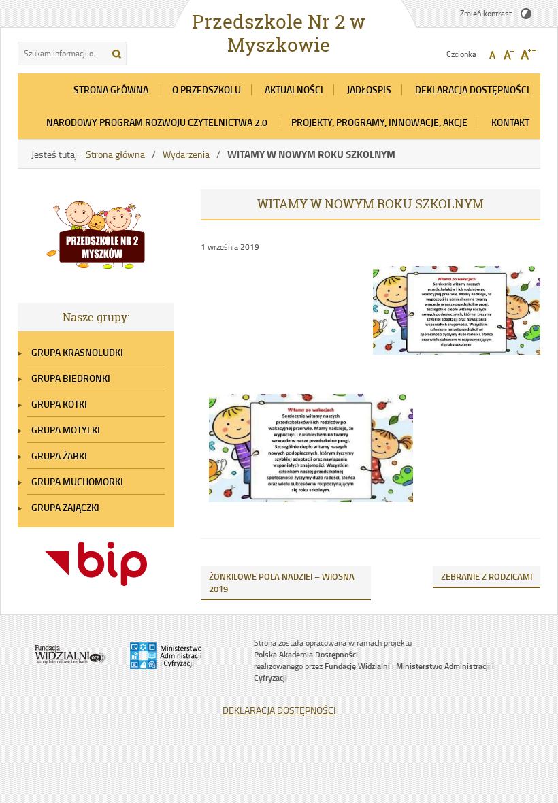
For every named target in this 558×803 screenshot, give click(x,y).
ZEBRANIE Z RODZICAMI (486, 576)
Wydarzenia (186, 154)
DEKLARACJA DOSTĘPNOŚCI (472, 89)
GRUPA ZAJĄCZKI (65, 507)
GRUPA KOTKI (59, 403)
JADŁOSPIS (369, 89)
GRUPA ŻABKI (59, 455)
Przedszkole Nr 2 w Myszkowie (278, 33)
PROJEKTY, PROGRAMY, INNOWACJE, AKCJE (379, 122)
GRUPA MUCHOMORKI (77, 481)
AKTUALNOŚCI (294, 89)
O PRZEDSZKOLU (206, 89)
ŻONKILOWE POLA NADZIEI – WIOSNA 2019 (282, 582)
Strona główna (115, 154)
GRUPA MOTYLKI (65, 429)
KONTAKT (510, 122)
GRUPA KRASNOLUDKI (77, 352)
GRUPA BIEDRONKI (70, 378)
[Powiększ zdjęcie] (456, 319)
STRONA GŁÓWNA (110, 89)
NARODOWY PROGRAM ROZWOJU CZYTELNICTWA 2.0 (156, 122)
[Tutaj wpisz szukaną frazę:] (61, 53)
